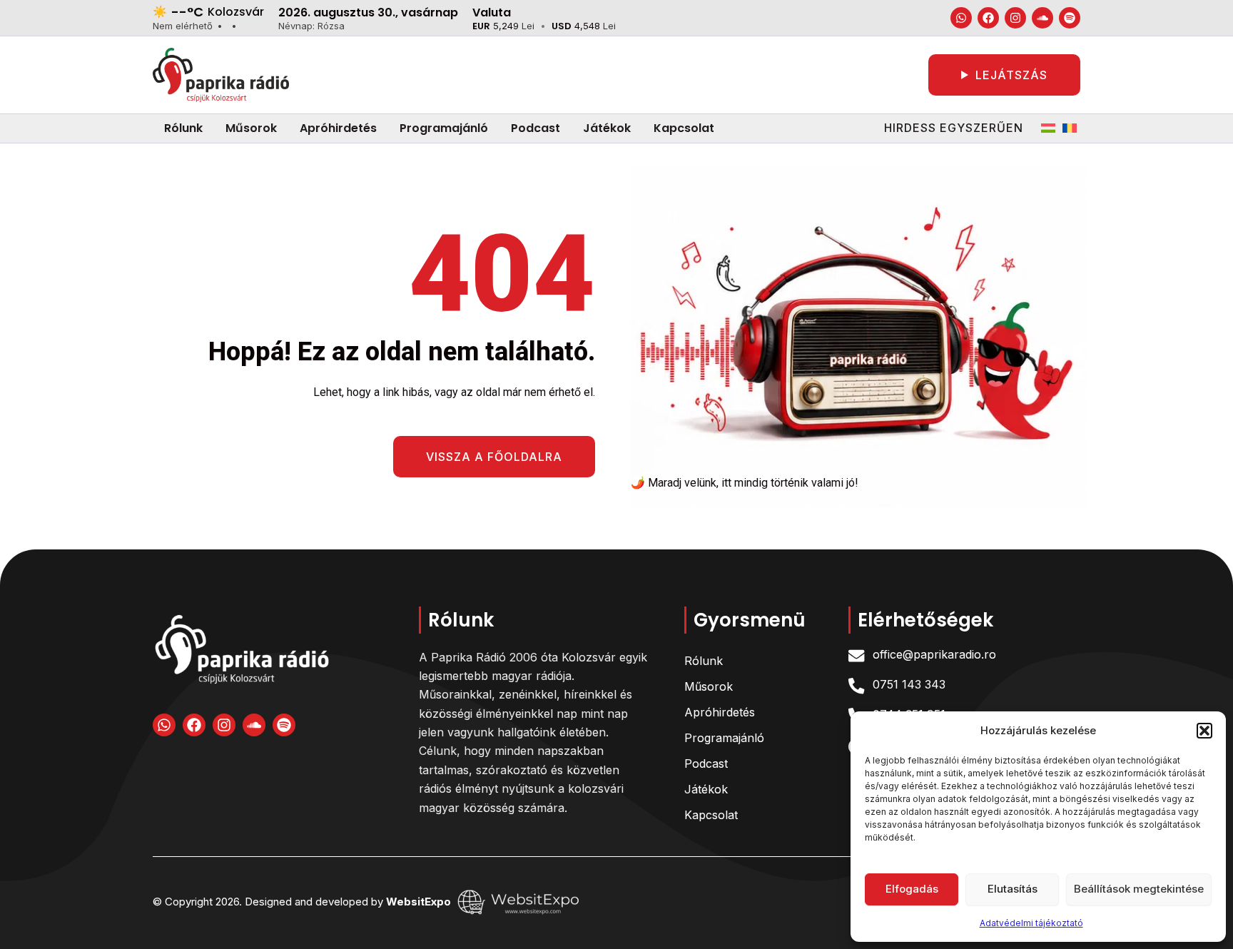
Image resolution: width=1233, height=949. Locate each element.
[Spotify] (1069, 18)
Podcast (706, 763)
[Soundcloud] (1042, 18)
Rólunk (703, 661)
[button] (1204, 731)
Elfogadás (912, 888)
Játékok (706, 789)
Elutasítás (1012, 888)
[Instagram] (1015, 18)
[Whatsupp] (961, 18)
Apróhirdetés (719, 712)
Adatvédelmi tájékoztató (1031, 923)
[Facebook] (988, 18)
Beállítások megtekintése (1139, 888)
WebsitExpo (420, 901)
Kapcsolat (711, 815)
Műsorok (708, 686)
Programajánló (724, 738)
